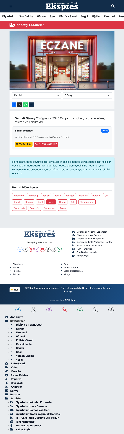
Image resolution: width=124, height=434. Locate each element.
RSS (16, 289)
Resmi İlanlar (24, 344)
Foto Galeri (17, 363)
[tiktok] (95, 309)
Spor (53, 16)
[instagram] (49, 309)
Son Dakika (26, 16)
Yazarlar (15, 371)
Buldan (96, 195)
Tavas (63, 208)
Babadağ (33, 195)
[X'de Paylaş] (19, 104)
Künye (67, 274)
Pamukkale (19, 208)
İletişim (16, 274)
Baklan (46, 195)
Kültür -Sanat (24, 340)
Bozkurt (83, 195)
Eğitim (96, 16)
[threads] (111, 309)
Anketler (16, 386)
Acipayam (18, 195)
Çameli (17, 202)
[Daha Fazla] (31, 104)
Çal (106, 195)
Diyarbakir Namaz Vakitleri (90, 238)
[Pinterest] (31, 249)
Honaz (62, 202)
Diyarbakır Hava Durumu (89, 235)
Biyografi (16, 382)
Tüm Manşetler (84, 248)
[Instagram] (36, 249)
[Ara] (112, 6)
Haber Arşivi (83, 255)
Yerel (19, 359)
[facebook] (18, 309)
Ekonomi (109, 16)
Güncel (41, 16)
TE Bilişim (70, 300)
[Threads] (53, 249)
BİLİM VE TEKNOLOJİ (28, 324)
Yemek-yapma (24, 355)
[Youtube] (42, 249)
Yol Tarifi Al (25, 144)
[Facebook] (20, 249)
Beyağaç (69, 195)
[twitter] (33, 309)
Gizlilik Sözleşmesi (73, 271)
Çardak (29, 202)
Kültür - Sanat (68, 16)
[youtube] (64, 309)
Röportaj (16, 378)
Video (14, 367)
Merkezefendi (87, 202)
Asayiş (16, 267)
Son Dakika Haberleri (87, 252)
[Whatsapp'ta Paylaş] (25, 104)
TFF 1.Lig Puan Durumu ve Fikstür (37, 417)
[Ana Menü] (11, 6)
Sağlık (85, 16)
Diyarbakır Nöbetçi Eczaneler (92, 231)
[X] (25, 249)
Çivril (40, 202)
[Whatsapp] (59, 249)
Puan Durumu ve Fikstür (89, 245)
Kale (73, 202)
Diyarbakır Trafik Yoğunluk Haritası (95, 242)
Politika (17, 271)
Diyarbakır (9, 16)
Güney (51, 202)
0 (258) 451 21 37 (48, 144)
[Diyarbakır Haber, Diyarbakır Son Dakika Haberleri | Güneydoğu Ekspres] (62, 6)
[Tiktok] (48, 249)
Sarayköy (34, 208)
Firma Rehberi (19, 375)
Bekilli (57, 195)
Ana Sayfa (16, 316)
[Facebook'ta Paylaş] (14, 104)
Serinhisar (49, 208)
